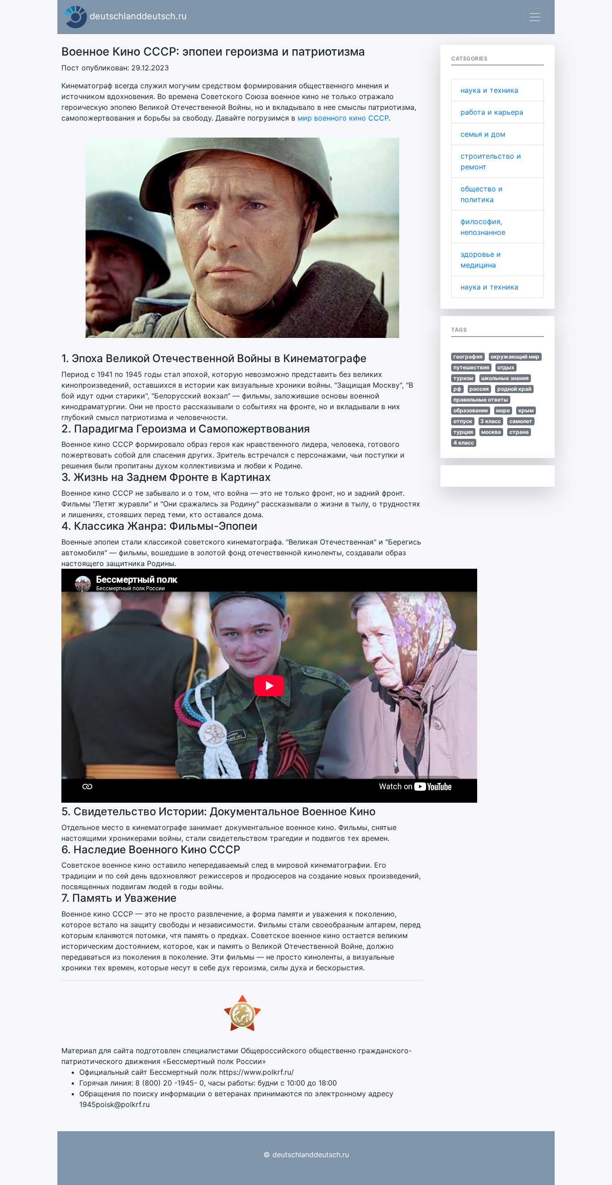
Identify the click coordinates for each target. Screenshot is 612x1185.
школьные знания (505, 378)
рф (457, 388)
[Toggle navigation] (534, 17)
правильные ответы (480, 399)
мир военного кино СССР (342, 117)
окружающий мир (515, 356)
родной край (514, 388)
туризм (463, 378)
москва (491, 431)
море (503, 410)
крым (526, 410)
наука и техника (489, 90)
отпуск (462, 421)
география (468, 356)
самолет (520, 421)
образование (470, 410)
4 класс (463, 442)
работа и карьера (492, 112)
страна (519, 431)
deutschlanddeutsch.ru (137, 16)
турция (463, 431)
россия (479, 388)
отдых (505, 367)
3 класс (490, 421)
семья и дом (483, 134)
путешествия (471, 367)
